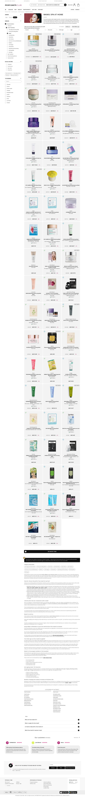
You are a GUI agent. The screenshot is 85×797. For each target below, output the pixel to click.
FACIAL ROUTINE (9, 61)
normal (42, 587)
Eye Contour (26, 695)
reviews (42, 737)
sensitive (36, 587)
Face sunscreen (9, 73)
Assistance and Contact (10, 0)
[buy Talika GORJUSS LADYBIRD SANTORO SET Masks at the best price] (33, 204)
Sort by (67, 26)
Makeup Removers (27, 700)
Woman (15, 17)
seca (31, 587)
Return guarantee (58, 0)
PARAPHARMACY (27, 9)
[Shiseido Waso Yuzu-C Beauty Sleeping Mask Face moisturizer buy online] (33, 108)
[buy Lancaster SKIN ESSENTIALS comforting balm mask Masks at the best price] (33, 285)
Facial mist (50, 566)
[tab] (13, 61)
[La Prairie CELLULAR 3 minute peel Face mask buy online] (33, 81)
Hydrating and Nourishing (62, 569)
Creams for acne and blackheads (59, 705)
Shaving (7, 75)
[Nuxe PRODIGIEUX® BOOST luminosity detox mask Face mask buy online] (33, 378)
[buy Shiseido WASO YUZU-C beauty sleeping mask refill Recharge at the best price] (52, 177)
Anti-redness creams (57, 703)
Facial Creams (26, 694)
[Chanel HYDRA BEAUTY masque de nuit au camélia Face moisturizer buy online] (33, 162)
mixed (45, 587)
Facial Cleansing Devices (28, 698)
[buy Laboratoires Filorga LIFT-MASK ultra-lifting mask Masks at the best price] (71, 447)
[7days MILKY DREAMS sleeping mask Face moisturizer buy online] (52, 405)
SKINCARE (10, 9)
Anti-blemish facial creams (58, 698)
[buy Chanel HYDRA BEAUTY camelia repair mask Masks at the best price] (71, 96)
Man (6, 17)
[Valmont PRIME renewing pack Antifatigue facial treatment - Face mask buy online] (33, 54)
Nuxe (8, 98)
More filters (74, 26)
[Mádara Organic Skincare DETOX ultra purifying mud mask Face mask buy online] (70, 324)
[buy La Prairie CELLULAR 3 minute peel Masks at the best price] (33, 69)
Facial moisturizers (56, 711)
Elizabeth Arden (10, 92)
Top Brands (8, 78)
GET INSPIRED (34, 4)
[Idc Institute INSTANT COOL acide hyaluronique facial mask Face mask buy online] (33, 540)
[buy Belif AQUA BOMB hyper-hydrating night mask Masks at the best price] (52, 150)
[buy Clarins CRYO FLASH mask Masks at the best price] (52, 69)
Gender (7, 14)
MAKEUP (20, 9)
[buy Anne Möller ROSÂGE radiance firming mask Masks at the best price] (33, 339)
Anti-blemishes (57, 566)
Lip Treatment (27, 697)
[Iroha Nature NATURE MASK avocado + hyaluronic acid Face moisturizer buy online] (52, 540)
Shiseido (8, 84)
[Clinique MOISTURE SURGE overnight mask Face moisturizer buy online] (52, 135)
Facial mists (55, 700)
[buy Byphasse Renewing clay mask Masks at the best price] (33, 258)
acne (39, 587)
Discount (50, 29)
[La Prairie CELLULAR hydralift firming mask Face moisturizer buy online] (52, 54)
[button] (9, 785)
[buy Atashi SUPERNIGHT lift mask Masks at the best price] (71, 204)
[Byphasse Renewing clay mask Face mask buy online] (33, 270)
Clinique (8, 90)
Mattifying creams (56, 706)
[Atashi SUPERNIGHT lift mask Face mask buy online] (70, 216)
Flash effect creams (56, 702)
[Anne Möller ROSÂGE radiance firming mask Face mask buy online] (33, 351)
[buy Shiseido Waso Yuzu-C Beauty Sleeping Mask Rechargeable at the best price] (33, 96)
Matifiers (41, 569)
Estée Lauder (9, 88)
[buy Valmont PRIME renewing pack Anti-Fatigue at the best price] (33, 42)
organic (66, 682)
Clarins (8, 86)
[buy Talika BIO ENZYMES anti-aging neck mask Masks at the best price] (71, 150)
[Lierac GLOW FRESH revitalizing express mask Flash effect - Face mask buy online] (70, 189)
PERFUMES (40, 9)
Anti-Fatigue (47, 569)
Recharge (26, 572)
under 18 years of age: (47, 657)
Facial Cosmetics (14, 11)
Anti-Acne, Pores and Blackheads (31, 569)
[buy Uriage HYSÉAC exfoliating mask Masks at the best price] (71, 366)
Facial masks (55, 697)
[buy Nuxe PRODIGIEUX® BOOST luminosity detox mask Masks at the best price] (33, 366)
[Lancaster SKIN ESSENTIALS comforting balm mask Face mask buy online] (33, 297)
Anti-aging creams (56, 694)
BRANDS (77, 9)
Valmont (8, 96)
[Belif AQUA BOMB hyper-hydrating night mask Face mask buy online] (52, 162)
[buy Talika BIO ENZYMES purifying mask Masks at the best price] (52, 420)
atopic (33, 587)
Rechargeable (72, 569)
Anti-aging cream (17, 73)
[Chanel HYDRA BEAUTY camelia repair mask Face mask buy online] (70, 108)
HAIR (15, 9)
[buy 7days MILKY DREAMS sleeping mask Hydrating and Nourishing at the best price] (52, 393)
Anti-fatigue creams (57, 708)
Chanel (8, 102)
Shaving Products (27, 703)
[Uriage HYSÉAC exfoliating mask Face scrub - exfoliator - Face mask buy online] (70, 378)
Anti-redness (70, 566)
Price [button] (38, 29)
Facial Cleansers (27, 702)
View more (76, 737)
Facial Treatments (21, 11)
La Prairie (9, 100)
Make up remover (14, 75)
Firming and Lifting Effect (41, 566)
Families (7, 21)
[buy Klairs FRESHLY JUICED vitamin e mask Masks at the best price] (71, 258)
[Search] (65, 5)
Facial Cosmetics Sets (28, 705)
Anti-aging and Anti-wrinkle (30, 566)
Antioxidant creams (57, 710)
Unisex (10, 17)
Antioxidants (53, 569)
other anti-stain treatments (58, 635)
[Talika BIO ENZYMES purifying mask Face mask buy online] (52, 432)
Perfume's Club (7, 11)
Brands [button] (27, 29)
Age (71, 29)
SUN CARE (34, 9)
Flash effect (64, 566)
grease (28, 587)
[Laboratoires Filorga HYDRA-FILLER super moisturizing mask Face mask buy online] (52, 459)
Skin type (61, 29)
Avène (8, 94)
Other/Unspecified (70, 767)
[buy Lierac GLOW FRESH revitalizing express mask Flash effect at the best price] (71, 177)
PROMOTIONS (42, 4)
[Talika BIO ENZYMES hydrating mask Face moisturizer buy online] (52, 216)
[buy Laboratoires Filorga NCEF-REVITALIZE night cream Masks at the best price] (71, 42)
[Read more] (17, 770)
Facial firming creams (57, 695)
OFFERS (72, 9)
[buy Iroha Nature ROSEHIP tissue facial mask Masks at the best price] (52, 285)
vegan (70, 682)
